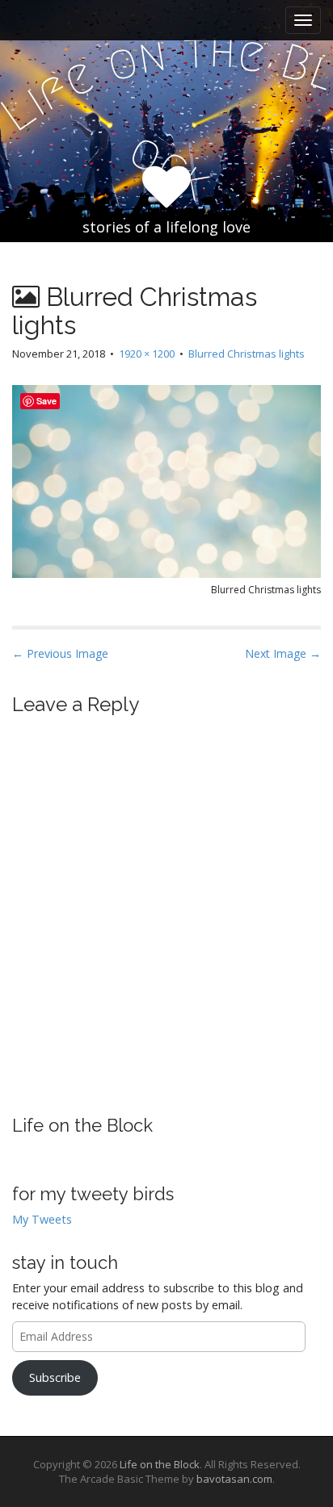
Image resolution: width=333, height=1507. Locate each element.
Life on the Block (82, 1125)
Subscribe (55, 1377)
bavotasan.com (234, 1478)
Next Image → (283, 653)
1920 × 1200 (147, 353)
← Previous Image (60, 653)
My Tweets (42, 1219)
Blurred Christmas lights (246, 353)
